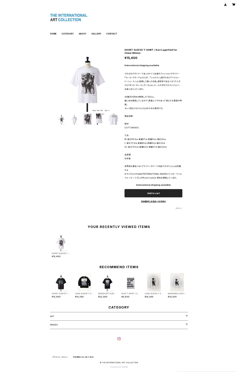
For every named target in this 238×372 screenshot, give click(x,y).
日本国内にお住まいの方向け (153, 201)
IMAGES (54, 325)
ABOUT (82, 34)
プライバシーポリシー (60, 357)
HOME (53, 34)
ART (52, 316)
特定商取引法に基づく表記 (83, 357)
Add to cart (153, 193)
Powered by (116, 367)
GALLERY (96, 34)
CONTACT (111, 34)
